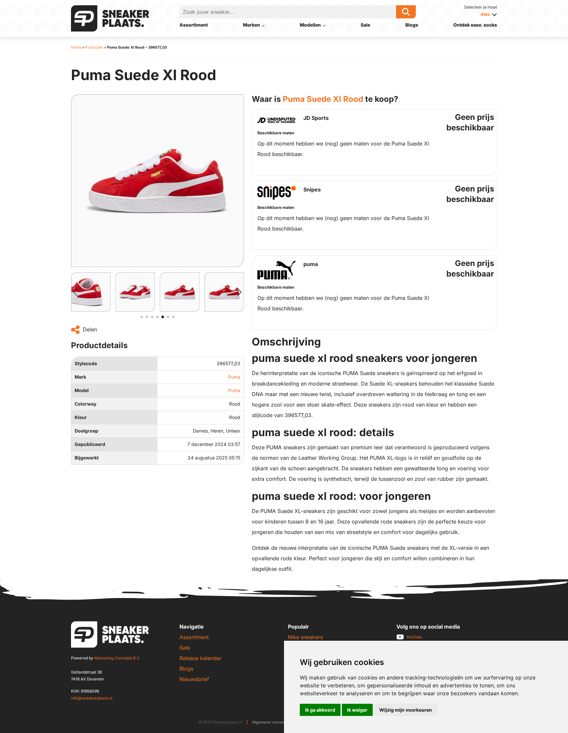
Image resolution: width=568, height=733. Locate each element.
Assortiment (193, 25)
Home (76, 47)
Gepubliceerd (90, 444)
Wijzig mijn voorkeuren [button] (405, 710)
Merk (80, 377)
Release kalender (200, 658)
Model (82, 390)
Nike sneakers (305, 637)
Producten (94, 47)
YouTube (414, 636)
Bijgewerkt (87, 457)
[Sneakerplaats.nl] (110, 17)
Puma (234, 377)
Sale (365, 25)
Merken (251, 25)
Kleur (81, 417)
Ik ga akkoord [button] (320, 710)
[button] (75, 292)
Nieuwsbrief (194, 679)
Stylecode (86, 363)
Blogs (411, 25)
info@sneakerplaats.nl (91, 698)
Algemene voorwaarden (274, 722)
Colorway (85, 404)
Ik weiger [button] (357, 710)
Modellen (310, 25)
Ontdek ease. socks (475, 25)
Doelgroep (86, 430)
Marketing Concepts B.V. (117, 657)
